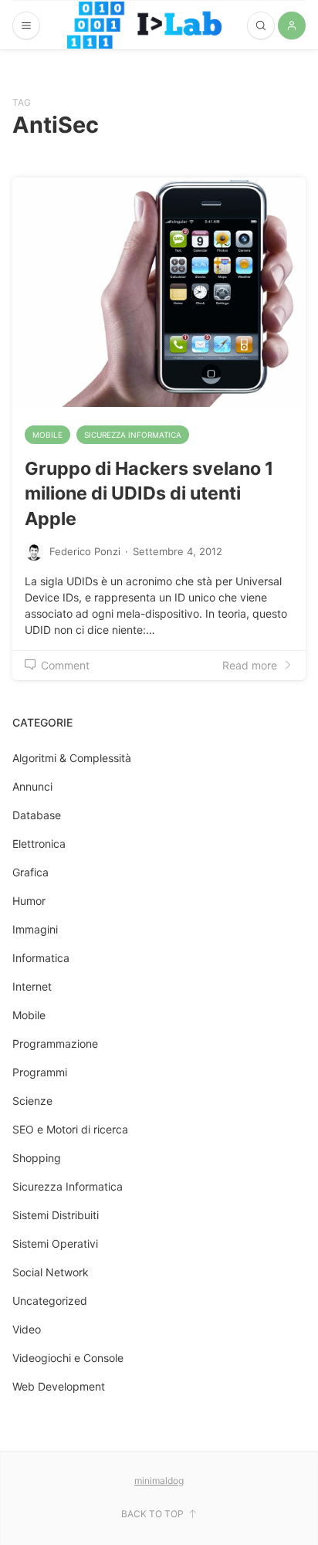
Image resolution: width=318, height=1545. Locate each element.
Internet (32, 986)
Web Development (58, 1386)
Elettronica (39, 843)
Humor (29, 900)
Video (26, 1329)
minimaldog (159, 1480)
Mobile (47, 434)
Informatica (40, 957)
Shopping (36, 1157)
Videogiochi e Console (67, 1357)
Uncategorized (49, 1300)
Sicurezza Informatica (132, 434)
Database (36, 815)
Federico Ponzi (84, 551)
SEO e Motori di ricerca (70, 1129)
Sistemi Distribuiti (55, 1214)
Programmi (39, 1072)
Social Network (50, 1272)
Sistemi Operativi (55, 1243)
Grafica (30, 872)
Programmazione (55, 1043)
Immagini (35, 929)
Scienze (32, 1100)
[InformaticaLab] (144, 25)
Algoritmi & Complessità (71, 757)
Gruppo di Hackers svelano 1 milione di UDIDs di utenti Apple (149, 493)
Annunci (32, 786)
